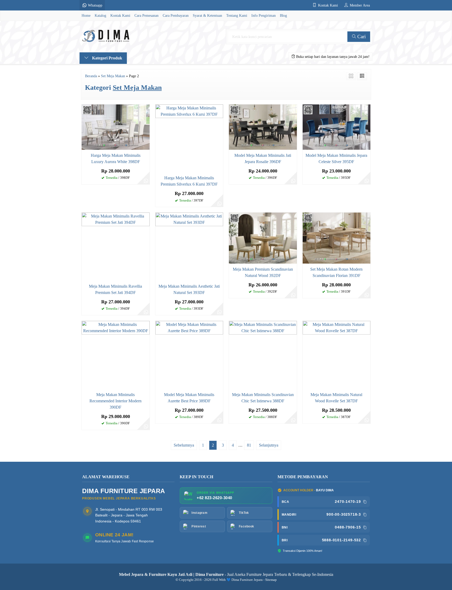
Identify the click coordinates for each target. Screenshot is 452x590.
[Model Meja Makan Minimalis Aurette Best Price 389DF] (189, 354)
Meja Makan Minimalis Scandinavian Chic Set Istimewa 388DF (263, 397)
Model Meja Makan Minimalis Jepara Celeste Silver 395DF (336, 158)
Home (86, 15)
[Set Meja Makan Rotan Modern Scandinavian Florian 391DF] (337, 237)
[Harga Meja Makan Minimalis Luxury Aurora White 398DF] (116, 126)
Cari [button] (361, 36)
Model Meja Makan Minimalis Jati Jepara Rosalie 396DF (262, 158)
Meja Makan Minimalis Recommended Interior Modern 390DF (115, 400)
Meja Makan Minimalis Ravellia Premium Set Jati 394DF (115, 289)
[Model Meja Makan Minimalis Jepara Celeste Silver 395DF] (337, 126)
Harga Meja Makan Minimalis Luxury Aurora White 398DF (115, 158)
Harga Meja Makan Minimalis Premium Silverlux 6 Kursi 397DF (189, 181)
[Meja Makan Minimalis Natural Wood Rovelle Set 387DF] (337, 354)
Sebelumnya (184, 445)
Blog (283, 15)
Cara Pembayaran (176, 15)
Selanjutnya (268, 445)
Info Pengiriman (263, 15)
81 (249, 445)
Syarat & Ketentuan (207, 15)
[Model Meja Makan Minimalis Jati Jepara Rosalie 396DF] (263, 126)
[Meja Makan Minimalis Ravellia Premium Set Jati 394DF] (116, 246)
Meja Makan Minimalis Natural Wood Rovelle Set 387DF (336, 397)
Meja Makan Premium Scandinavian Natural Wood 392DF (263, 272)
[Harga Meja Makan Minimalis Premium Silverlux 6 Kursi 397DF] (189, 138)
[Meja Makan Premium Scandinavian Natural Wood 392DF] (263, 237)
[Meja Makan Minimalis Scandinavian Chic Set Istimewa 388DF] (263, 354)
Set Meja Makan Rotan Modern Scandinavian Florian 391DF (336, 272)
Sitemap (271, 580)
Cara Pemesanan (146, 15)
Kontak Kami (120, 15)
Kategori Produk (106, 58)
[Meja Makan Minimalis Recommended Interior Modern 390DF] (116, 354)
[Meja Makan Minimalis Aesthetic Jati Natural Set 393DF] (189, 246)
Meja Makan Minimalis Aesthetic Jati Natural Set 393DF (189, 289)
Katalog (100, 15)
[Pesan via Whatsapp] (146, 180)
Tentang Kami (236, 15)
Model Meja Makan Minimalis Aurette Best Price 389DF (189, 397)
